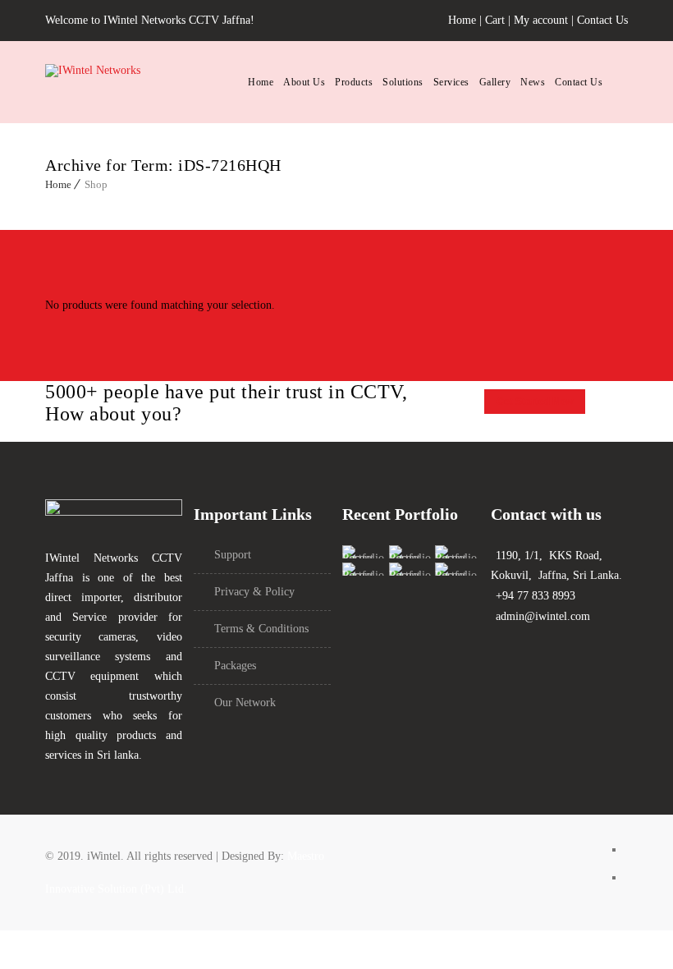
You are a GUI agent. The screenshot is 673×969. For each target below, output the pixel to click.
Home (462, 20)
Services (451, 82)
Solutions (402, 82)
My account (541, 20)
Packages (235, 665)
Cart (495, 20)
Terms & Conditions (261, 628)
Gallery (495, 82)
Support (232, 555)
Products (354, 82)
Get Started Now (535, 401)
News (532, 82)
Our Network (245, 702)
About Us (304, 82)
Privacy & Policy (254, 592)
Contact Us (602, 20)
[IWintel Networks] (136, 82)
